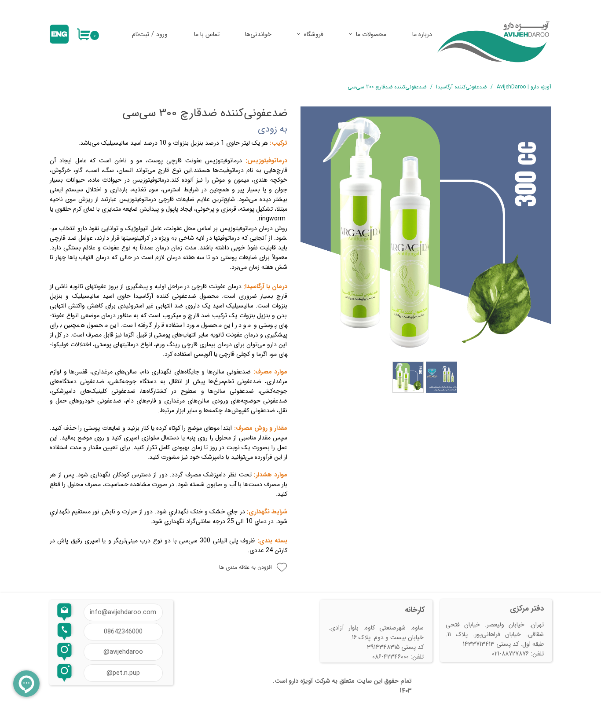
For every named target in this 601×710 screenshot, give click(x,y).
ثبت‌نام (140, 34)
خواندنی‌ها (258, 34)
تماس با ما (207, 34)
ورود (162, 34)
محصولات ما (371, 34)
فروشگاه (313, 34)
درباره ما (422, 34)
